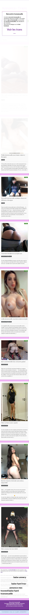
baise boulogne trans (24, 580)
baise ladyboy (3, 581)
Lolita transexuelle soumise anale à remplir (14, 319)
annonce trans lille (9, 577)
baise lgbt (18, 580)
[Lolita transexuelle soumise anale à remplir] (14, 294)
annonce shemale (8, 584)
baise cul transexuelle (7, 580)
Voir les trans (14, 29)
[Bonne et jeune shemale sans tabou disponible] (14, 462)
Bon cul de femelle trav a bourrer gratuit (13, 361)
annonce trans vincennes (16, 579)
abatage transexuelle (5, 595)
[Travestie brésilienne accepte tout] (14, 238)
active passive (3, 577)
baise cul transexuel (16, 585)
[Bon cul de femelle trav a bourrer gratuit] (14, 350)
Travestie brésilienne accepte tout (11, 253)
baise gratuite (22, 585)
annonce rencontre (23, 581)
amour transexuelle (12, 595)
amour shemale (22, 594)
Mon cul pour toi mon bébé (9, 549)
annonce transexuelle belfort (6, 579)
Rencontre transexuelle (14, 602)
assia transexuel (16, 594)
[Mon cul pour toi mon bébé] (14, 527)
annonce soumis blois (10, 575)
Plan (7, 606)
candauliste (22, 612)
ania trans (2, 584)
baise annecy (19, 577)
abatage (26, 585)
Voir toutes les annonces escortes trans (15, 606)
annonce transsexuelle (10, 581)
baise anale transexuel (5, 588)
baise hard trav (18, 584)
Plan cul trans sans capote (9, 423)
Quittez (14, 33)
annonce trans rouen (20, 595)
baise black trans (25, 575)
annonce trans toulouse (7, 585)
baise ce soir (3, 575)
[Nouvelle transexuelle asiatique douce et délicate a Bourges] (14, 187)
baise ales (14, 580)
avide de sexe (17, 581)
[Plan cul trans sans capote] (14, 402)
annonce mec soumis (18, 575)
